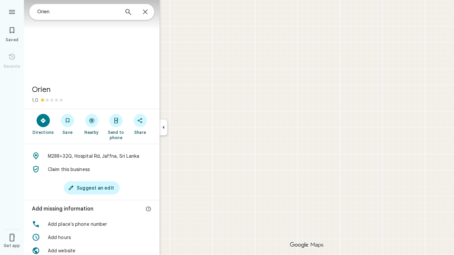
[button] (92, 224)
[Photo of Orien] (92, 40)
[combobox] (78, 12)
